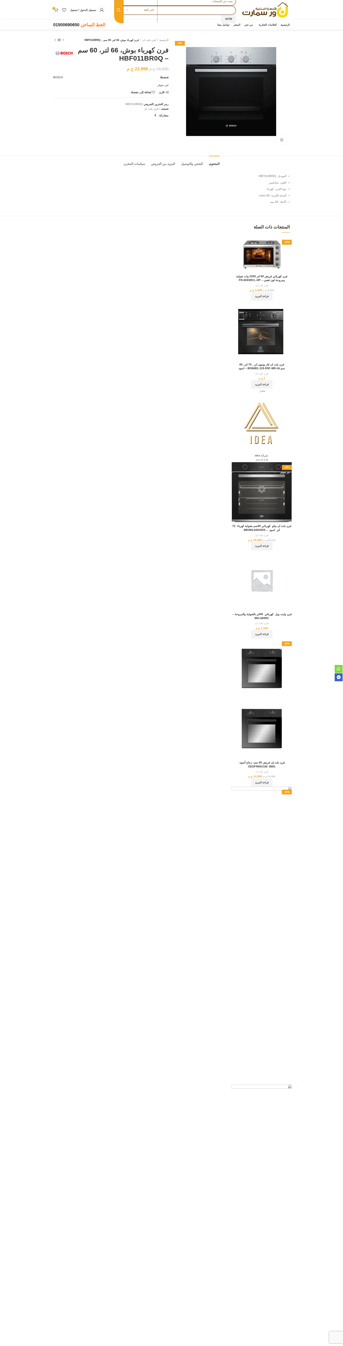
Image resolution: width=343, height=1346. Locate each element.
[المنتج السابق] (63, 40)
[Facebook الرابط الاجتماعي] (155, 115)
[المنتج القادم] (55, 40)
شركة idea (261, 455)
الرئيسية (164, 40)
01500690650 (66, 24)
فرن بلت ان (149, 40)
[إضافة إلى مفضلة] (235, 261)
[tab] (214, 162)
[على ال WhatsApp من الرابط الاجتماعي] (152, 115)
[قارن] (235, 243)
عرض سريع (235, 252)
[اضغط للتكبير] (282, 140)
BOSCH (58, 77)
